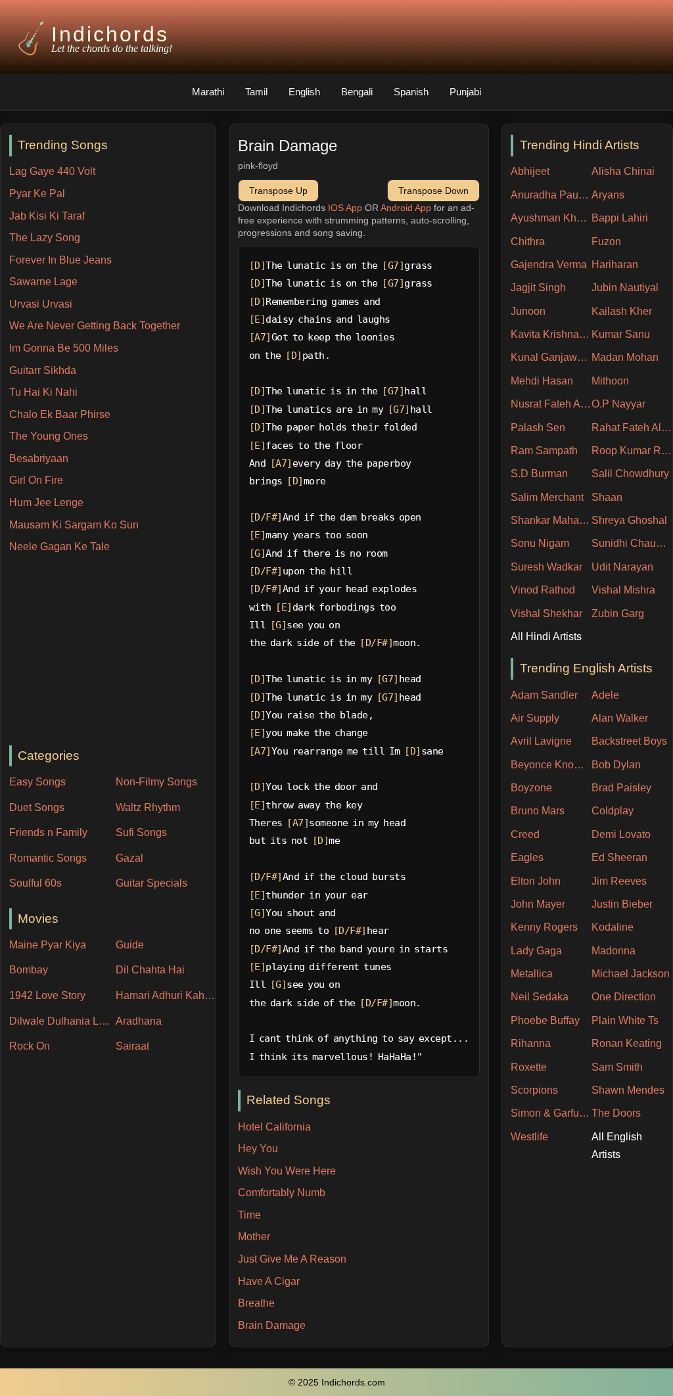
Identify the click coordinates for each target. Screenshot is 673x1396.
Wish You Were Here (287, 1170)
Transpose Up (278, 190)
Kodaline (613, 927)
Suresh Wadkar (546, 566)
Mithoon (610, 380)
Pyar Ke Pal (37, 193)
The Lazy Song (44, 237)
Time (249, 1215)
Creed (525, 834)
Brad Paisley (621, 787)
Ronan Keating (627, 1043)
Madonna (614, 950)
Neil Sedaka (540, 996)
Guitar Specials (151, 883)
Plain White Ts (625, 1020)
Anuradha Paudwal (551, 194)
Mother (254, 1236)
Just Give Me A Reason (292, 1259)
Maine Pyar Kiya (47, 944)
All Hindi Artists (546, 636)
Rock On (29, 1046)
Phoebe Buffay (545, 1020)
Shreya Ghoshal (629, 520)
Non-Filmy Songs (156, 781)
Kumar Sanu (621, 334)
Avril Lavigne (541, 741)
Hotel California (274, 1126)
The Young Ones (48, 436)
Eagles (527, 857)
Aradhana (139, 1021)
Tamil (256, 91)
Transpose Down (433, 190)
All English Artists (617, 1145)
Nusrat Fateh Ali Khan (551, 403)
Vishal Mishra (623, 589)
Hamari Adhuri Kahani (166, 995)
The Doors (616, 1113)
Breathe (256, 1303)
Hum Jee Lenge (46, 502)
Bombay (28, 969)
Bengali (357, 91)
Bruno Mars (538, 810)
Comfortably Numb (281, 1192)
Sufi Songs (141, 832)
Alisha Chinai (623, 171)
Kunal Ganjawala (551, 357)
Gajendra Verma (549, 264)
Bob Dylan (616, 764)
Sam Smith (617, 1067)
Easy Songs (37, 781)
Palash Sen (538, 427)
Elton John (536, 881)
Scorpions (534, 1090)
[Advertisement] (112, 651)
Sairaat (132, 1046)
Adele (605, 695)
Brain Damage (272, 1325)
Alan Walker (620, 718)
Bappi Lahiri (620, 217)
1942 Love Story (47, 995)
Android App (406, 207)
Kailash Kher (622, 311)
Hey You (258, 1148)
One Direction (624, 996)
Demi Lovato (621, 834)
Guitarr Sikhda (42, 370)
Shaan (607, 497)
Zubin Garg (618, 613)
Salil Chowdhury (630, 473)
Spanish (411, 91)
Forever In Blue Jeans (60, 260)
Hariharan (615, 264)
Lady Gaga (536, 950)
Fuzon (606, 241)
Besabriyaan (38, 458)
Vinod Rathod (543, 589)
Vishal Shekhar (546, 613)
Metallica (532, 973)
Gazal (129, 858)
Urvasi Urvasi (40, 304)
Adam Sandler (544, 695)
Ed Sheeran (619, 857)
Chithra (528, 241)
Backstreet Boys (629, 741)
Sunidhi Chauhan (632, 543)
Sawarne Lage (43, 281)
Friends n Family (48, 832)
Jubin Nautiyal (625, 287)
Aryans (608, 194)
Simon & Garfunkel (551, 1113)
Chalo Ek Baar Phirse (59, 414)
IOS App (345, 207)
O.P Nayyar (618, 403)
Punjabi (465, 91)
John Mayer (538, 904)
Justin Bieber (622, 904)
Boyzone (531, 787)
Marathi (208, 91)
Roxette (529, 1067)
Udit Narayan (622, 566)
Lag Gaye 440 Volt (52, 171)
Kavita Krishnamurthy (551, 334)
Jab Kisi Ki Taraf (47, 215)
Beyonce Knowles (551, 764)
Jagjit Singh (538, 287)
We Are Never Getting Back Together (94, 325)
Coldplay (613, 810)
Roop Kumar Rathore (632, 450)
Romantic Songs (48, 858)
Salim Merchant (547, 497)
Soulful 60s (35, 883)
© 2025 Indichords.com (337, 1382)
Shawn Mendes (628, 1090)
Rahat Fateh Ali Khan (632, 427)
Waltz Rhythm (148, 807)
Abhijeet (530, 171)
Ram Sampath (544, 450)
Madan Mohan (625, 357)
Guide (130, 944)
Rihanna (531, 1043)
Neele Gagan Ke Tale (59, 546)
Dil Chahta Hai (150, 969)
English (304, 91)
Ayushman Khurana (551, 217)
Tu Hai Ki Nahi (43, 392)
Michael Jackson (631, 973)
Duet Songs (36, 807)
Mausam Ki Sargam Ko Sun (74, 524)
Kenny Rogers (544, 927)
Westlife (529, 1136)
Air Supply (535, 718)
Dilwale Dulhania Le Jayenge (59, 1021)
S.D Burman (539, 473)
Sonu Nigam (540, 543)
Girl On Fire (36, 480)
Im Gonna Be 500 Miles (63, 348)
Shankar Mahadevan (551, 520)
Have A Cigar (269, 1281)
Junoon (528, 311)
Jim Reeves (619, 881)
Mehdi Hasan (542, 380)
